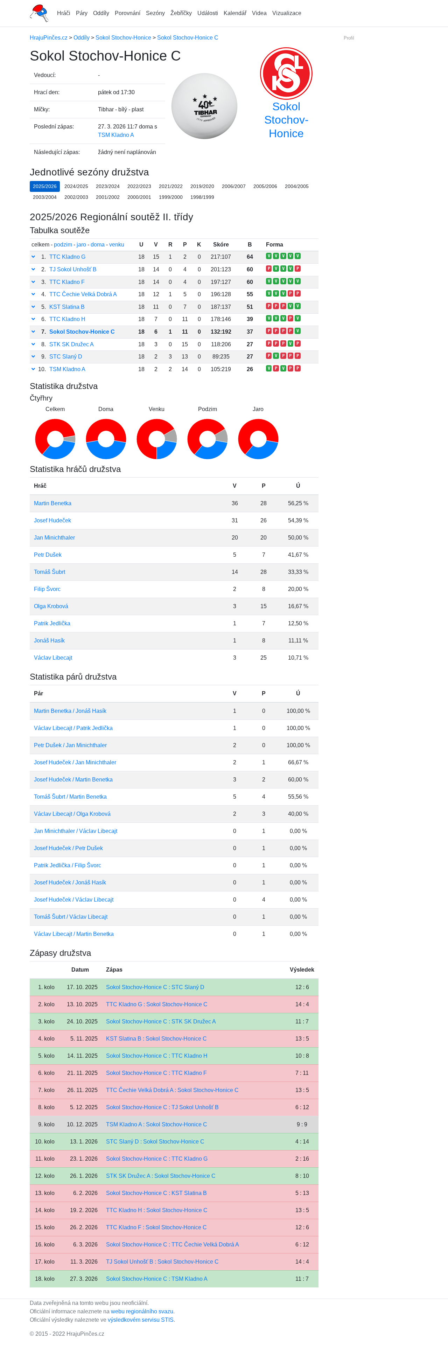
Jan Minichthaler (54, 538)
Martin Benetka (52, 503)
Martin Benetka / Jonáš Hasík (70, 711)
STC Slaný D (65, 357)
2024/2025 (76, 186)
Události (207, 13)
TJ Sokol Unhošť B (73, 269)
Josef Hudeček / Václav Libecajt (73, 900)
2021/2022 (171, 186)
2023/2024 (108, 186)
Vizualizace (286, 13)
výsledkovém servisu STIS (141, 1320)
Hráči (63, 13)
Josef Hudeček (52, 520)
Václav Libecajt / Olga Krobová (72, 814)
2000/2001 (139, 197)
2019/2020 (202, 186)
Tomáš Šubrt (49, 572)
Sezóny (155, 13)
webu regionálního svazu (142, 1311)
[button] (33, 257)
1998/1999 (202, 197)
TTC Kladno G (67, 257)
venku (116, 245)
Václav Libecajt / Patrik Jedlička (73, 728)
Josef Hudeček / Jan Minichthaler (75, 762)
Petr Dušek (48, 555)
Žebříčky (181, 13)
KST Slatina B (67, 307)
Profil (349, 38)
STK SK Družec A (71, 344)
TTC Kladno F (67, 282)
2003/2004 (45, 197)
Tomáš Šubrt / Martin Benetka (70, 797)
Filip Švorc (47, 589)
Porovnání (127, 13)
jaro (81, 245)
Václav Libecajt (53, 658)
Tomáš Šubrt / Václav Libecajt (70, 917)
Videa (259, 13)
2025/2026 (45, 186)
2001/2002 (108, 197)
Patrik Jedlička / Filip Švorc (67, 865)
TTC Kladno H (67, 319)
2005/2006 (265, 186)
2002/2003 (76, 197)
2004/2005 (297, 186)
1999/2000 (171, 197)
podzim (63, 245)
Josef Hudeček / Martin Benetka (73, 780)
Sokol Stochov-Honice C (82, 332)
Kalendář (235, 13)
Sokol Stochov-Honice (286, 120)
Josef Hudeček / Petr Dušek (68, 848)
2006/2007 (234, 186)
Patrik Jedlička (52, 623)
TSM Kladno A (116, 135)
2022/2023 (139, 186)
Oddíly (101, 13)
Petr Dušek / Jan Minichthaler (70, 745)
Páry (82, 13)
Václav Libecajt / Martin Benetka (74, 934)
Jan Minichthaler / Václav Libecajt (75, 831)
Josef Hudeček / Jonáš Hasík (70, 882)
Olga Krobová (51, 606)
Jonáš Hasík (49, 641)
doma (98, 245)
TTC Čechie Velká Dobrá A (83, 294)
